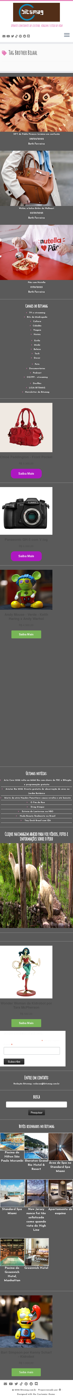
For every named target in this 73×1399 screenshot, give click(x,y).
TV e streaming (37, 313)
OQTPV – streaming (37, 377)
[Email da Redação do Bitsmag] (4, 36)
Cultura (37, 321)
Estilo (37, 341)
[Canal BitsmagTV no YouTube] (9, 36)
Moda (37, 345)
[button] (12, 1148)
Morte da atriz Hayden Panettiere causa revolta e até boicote (37, 798)
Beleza (37, 349)
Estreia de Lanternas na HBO (37, 812)
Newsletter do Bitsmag (37, 392)
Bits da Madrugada (37, 317)
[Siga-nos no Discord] (29, 36)
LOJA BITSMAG (37, 388)
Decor (37, 358)
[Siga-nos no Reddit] (25, 36)
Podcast (37, 373)
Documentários (37, 369)
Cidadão (37, 326)
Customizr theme (46, 1394)
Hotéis (37, 334)
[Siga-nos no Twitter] (13, 36)
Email (8, 1044)
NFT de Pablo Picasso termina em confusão (36, 134)
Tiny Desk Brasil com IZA (38, 821)
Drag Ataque (37, 807)
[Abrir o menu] (67, 35)
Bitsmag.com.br (28, 1390)
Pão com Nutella (36, 282)
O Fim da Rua (38, 803)
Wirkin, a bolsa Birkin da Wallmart (36, 208)
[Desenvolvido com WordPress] (60, 1389)
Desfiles (37, 383)
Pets (37, 364)
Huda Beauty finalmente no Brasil (37, 816)
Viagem (37, 330)
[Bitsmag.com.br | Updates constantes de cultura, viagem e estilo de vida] (36, 12)
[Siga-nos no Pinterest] (21, 36)
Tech (37, 354)
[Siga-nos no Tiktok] (17, 36)
